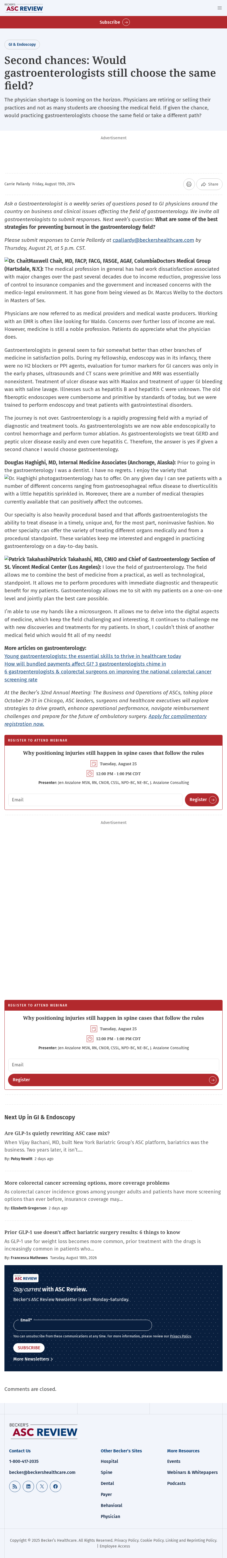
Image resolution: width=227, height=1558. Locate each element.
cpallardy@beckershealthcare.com (153, 240)
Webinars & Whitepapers (192, 1472)
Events (173, 1461)
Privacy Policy (180, 1336)
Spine (106, 1472)
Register (198, 799)
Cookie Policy (152, 1540)
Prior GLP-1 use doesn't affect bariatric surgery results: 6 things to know (92, 1232)
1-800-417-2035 (23, 1461)
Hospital (109, 1461)
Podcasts (176, 1483)
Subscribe (110, 22)
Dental (107, 1483)
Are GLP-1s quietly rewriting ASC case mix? (57, 1133)
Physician (110, 1516)
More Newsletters (31, 1359)
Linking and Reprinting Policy (191, 1540)
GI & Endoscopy (22, 44)
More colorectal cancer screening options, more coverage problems (86, 1182)
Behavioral (111, 1505)
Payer (106, 1494)
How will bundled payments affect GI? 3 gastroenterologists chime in (85, 664)
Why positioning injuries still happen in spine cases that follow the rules (113, 752)
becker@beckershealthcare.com (42, 1472)
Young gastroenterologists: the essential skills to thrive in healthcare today (92, 656)
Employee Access (115, 1546)
